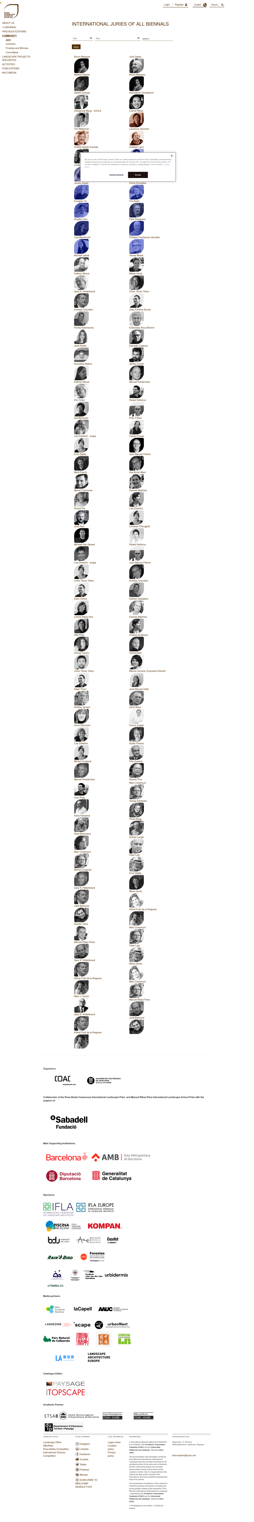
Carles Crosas (136, 436)
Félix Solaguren (137, 219)
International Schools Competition (54, 1454)
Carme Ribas (136, 110)
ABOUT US (8, 23)
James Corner (136, 363)
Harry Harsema (82, 815)
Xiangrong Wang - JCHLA (87, 110)
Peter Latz (134, 855)
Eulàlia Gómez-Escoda (86, 147)
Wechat (84, 1474)
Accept (138, 175)
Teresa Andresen (138, 800)
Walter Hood (135, 273)
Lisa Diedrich (136, 508)
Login (167, 4)
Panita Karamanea (84, 327)
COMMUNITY (9, 35)
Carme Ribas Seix (83, 616)
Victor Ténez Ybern (139, 291)
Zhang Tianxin (81, 652)
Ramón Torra (81, 924)
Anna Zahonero (82, 725)
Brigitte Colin (81, 219)
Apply (76, 46)
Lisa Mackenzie (82, 237)
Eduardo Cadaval (138, 345)
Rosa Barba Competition (56, 1449)
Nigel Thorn (80, 689)
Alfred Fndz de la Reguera (143, 909)
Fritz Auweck (136, 761)
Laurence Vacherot (139, 128)
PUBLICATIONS (10, 68)
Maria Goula (135, 891)
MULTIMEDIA (9, 72)
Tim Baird (134, 201)
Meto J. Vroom (81, 996)
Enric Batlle (80, 454)
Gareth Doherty (82, 92)
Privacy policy (112, 1454)
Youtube (84, 1459)
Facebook (85, 1454)
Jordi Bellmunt (81, 906)
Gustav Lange (136, 837)
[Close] (171, 156)
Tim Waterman (81, 128)
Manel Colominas (83, 490)
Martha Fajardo (82, 74)
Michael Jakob (81, 255)
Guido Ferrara (136, 743)
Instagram (85, 1444)
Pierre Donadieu (137, 183)
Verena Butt (135, 652)
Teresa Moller (136, 255)
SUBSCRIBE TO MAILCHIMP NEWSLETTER (86, 1483)
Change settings (116, 174)
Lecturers (10, 43)
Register (179, 4)
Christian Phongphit (139, 526)
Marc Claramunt (137, 782)
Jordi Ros (79, 526)
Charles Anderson (138, 635)
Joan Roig (79, 797)
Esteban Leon (136, 147)
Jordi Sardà (80, 345)
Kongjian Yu (80, 201)
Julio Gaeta (135, 56)
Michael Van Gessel (84, 544)
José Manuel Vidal (139, 689)
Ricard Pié (79, 508)
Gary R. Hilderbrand (84, 291)
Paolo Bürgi (135, 819)
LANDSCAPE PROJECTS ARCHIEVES (16, 58)
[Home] (11, 11)
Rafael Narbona (137, 400)
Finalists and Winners (17, 48)
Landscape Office (52, 1442)
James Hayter (81, 183)
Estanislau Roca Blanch (141, 327)
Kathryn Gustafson (138, 598)
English (197, 4)
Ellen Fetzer (135, 418)
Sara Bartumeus (82, 833)
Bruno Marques (82, 56)
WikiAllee (48, 1445)
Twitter (83, 1464)
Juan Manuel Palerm (140, 454)
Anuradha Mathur (83, 363)
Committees (12, 52)
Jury (8, 39)
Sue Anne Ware (137, 472)
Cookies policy (112, 1447)
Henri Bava (135, 707)
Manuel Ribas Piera (84, 942)
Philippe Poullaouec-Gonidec (144, 237)
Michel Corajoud (82, 761)
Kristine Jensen (82, 707)
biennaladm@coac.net (184, 1455)
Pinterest (84, 1469)
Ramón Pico (135, 779)
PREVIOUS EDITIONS (14, 31)
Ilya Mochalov (81, 418)
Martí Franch (80, 472)
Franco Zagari (136, 725)
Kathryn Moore (81, 273)
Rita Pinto (79, 635)
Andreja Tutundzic (83, 309)
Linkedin (84, 1449)
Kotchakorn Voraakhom (141, 92)
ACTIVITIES (8, 64)
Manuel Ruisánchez (139, 382)
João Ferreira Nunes (140, 309)
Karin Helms (80, 598)
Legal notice (114, 1442)
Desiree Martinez (138, 490)
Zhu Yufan (79, 400)
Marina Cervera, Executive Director (147, 671)
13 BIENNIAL (9, 27)
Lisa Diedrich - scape (85, 436)
